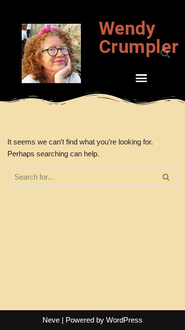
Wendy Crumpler (139, 37)
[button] (141, 78)
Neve (51, 320)
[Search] (166, 177)
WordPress (124, 320)
